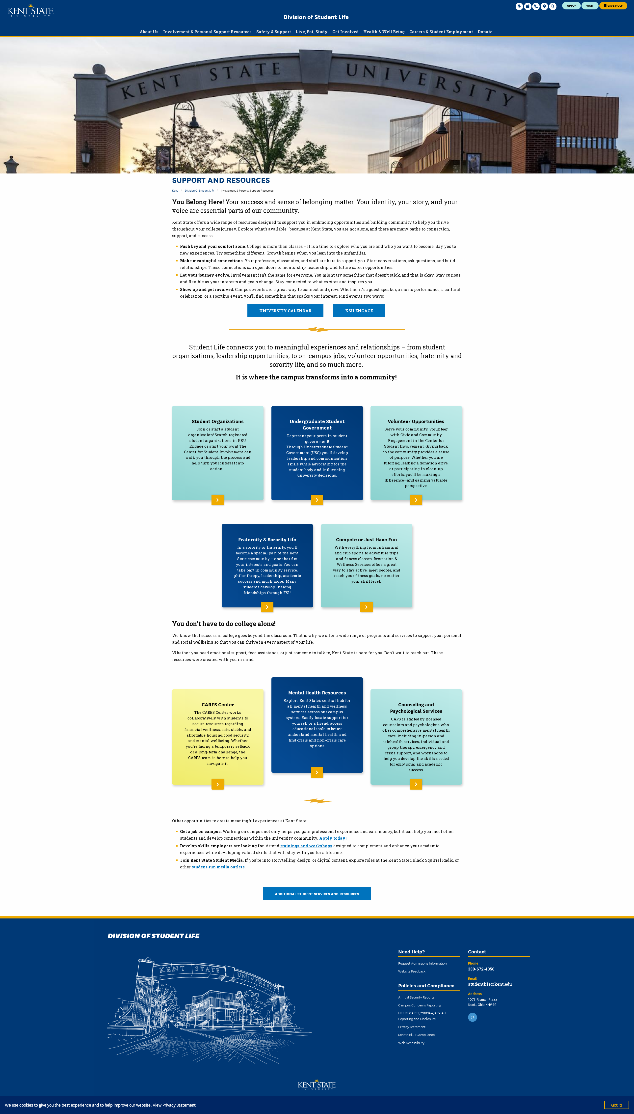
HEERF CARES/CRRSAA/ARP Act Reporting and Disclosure (422, 1015)
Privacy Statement (411, 1026)
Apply (571, 5)
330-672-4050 (481, 968)
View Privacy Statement (174, 1105)
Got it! (616, 1105)
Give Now (615, 5)
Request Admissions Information (422, 963)
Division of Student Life (316, 16)
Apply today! (332, 838)
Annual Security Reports (416, 997)
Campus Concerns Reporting (419, 1005)
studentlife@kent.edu (490, 984)
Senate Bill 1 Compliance (416, 1034)
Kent (175, 190)
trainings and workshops (306, 845)
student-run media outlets (218, 866)
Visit (590, 5)
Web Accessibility (411, 1042)
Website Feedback (411, 971)
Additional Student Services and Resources (317, 893)
